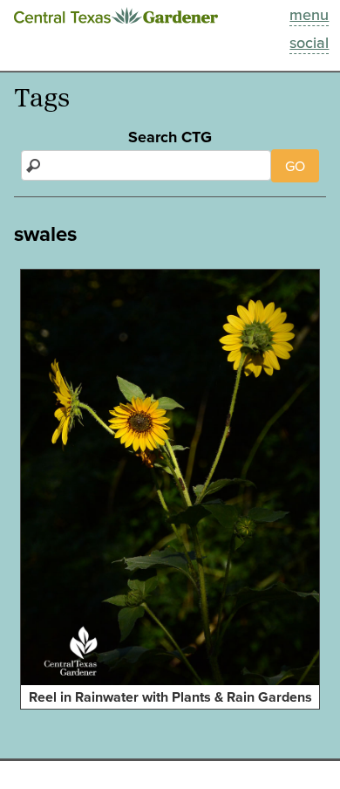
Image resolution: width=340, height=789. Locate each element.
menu (309, 14)
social (309, 42)
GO (295, 165)
